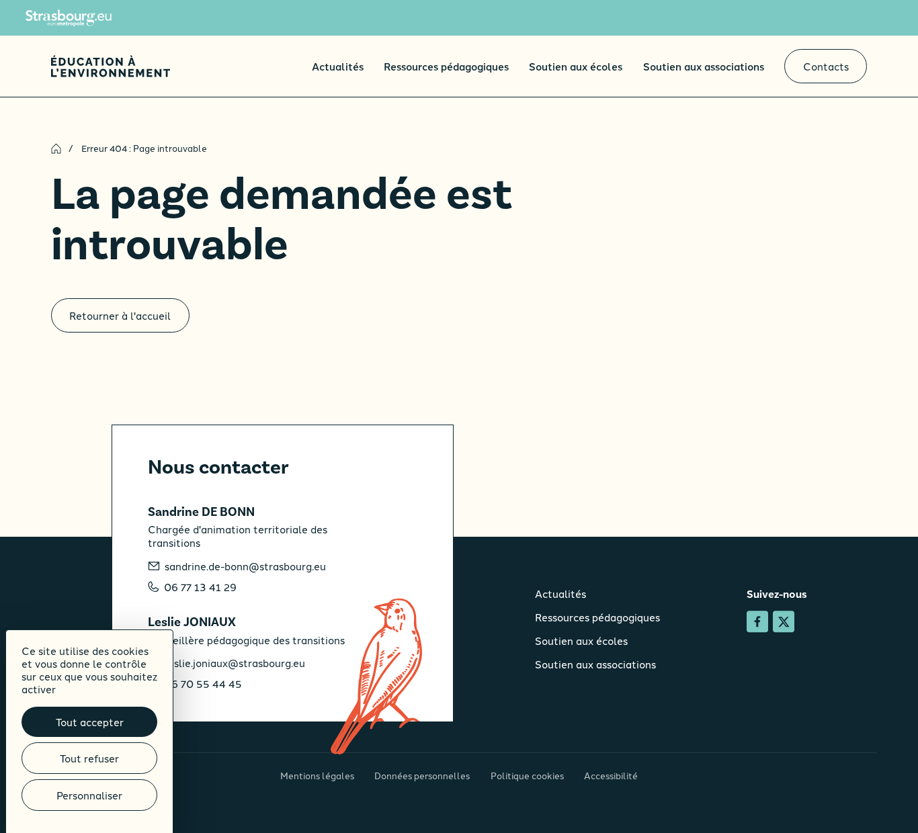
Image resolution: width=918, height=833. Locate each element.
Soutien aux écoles (575, 66)
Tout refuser (89, 758)
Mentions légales (317, 775)
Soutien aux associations (703, 66)
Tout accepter (90, 722)
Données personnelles (422, 775)
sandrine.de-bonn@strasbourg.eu (245, 566)
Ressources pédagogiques (446, 66)
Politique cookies (527, 775)
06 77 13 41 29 (200, 587)
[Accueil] (110, 66)
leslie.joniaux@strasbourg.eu (235, 663)
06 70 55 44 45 (203, 684)
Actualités (338, 66)
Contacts (826, 66)
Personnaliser (89, 795)
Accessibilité (611, 775)
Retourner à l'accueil (120, 315)
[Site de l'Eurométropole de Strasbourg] (69, 18)
